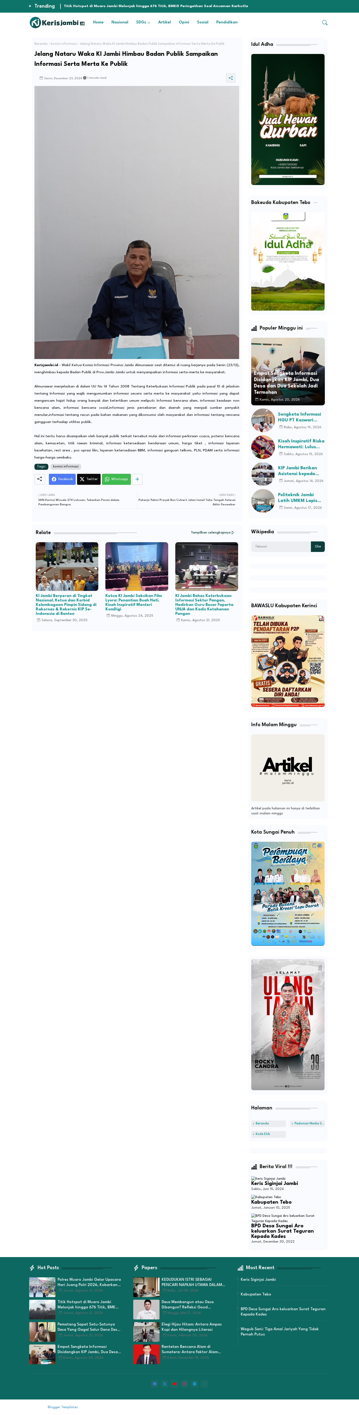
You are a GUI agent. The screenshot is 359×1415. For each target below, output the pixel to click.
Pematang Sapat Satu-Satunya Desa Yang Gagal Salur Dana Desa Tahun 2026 (136, 6)
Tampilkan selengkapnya (210, 532)
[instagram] (184, 1384)
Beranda (41, 44)
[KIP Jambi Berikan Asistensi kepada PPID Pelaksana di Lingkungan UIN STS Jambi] (263, 474)
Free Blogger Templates (122, 1407)
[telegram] (194, 1384)
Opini (184, 22)
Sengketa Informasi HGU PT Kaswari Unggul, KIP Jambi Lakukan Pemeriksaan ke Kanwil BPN (299, 417)
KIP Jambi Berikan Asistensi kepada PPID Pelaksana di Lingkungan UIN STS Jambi (300, 471)
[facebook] (154, 1384)
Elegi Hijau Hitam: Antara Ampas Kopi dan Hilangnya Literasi (192, 1327)
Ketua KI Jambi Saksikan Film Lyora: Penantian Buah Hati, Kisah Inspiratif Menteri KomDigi (133, 602)
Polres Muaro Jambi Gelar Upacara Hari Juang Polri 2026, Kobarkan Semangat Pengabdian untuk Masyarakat (89, 1283)
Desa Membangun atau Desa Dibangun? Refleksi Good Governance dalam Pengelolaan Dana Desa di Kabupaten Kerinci (191, 1305)
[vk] (204, 1384)
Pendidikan (227, 22)
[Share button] (137, 479)
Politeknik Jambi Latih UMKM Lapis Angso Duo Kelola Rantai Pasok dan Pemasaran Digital (298, 498)
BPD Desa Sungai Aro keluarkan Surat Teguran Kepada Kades (282, 1231)
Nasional (119, 22)
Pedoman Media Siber (310, 1123)
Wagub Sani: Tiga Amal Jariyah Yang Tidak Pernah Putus (280, 1332)
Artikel (164, 22)
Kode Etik (263, 1134)
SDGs (141, 22)
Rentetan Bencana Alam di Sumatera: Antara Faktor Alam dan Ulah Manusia (190, 1350)
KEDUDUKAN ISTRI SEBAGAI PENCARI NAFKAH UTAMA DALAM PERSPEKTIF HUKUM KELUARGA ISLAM (192, 1283)
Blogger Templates (63, 1407)
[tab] (98, 22)
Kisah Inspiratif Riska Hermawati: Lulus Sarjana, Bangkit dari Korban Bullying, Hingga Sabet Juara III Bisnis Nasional (301, 444)
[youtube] (174, 1384)
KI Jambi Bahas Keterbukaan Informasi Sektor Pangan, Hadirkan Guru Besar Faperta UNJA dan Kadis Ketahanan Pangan (204, 605)
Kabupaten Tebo (271, 1202)
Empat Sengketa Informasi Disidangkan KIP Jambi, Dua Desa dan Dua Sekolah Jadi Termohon (88, 1350)
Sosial (202, 22)
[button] (325, 22)
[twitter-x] (164, 1384)
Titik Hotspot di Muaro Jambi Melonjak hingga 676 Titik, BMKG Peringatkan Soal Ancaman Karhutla (88, 1305)
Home (98, 22)
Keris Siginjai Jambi (274, 1183)
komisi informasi (63, 44)
